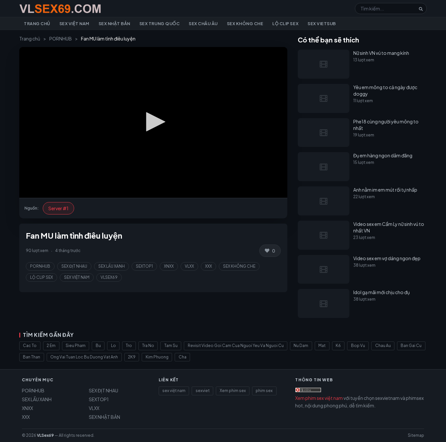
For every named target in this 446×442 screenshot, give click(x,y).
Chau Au (383, 345)
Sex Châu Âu (203, 23)
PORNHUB (60, 38)
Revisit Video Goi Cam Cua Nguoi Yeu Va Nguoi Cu (236, 345)
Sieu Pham (76, 345)
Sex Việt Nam (74, 23)
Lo (113, 345)
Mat (322, 345)
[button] (153, 121)
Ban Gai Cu (411, 345)
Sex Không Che (245, 23)
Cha (182, 357)
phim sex (264, 390)
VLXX (189, 266)
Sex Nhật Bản (114, 23)
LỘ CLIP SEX (41, 277)
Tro (129, 345)
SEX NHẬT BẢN (104, 417)
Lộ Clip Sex (285, 23)
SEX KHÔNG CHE (239, 266)
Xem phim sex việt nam (319, 398)
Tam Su (171, 345)
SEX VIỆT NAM (76, 277)
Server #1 (58, 208)
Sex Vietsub (322, 23)
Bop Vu (358, 345)
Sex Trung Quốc (159, 23)
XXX (208, 266)
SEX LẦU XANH (111, 266)
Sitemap (416, 435)
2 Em (51, 345)
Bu (98, 345)
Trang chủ (37, 23)
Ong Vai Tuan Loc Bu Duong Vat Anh (84, 357)
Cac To (30, 345)
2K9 (131, 357)
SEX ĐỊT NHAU (74, 266)
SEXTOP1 (144, 266)
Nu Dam (301, 345)
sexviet (203, 390)
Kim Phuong (157, 357)
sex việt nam (173, 390)
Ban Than (31, 357)
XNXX (169, 266)
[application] (153, 122)
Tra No (148, 345)
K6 (338, 345)
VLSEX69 (109, 277)
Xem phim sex (233, 390)
